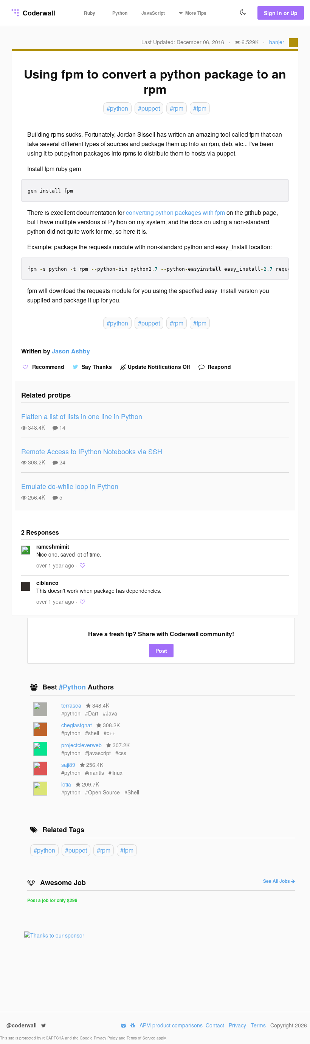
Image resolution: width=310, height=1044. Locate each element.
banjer (276, 42)
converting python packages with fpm (175, 212)
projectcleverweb (81, 745)
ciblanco (47, 582)
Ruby (89, 12)
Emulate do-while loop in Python (69, 486)
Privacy (237, 1025)
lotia (66, 784)
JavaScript (153, 12)
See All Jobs (277, 880)
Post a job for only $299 (52, 900)
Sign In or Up (281, 13)
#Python (73, 687)
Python (119, 12)
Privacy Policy (106, 1038)
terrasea (71, 705)
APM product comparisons (171, 1025)
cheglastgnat (76, 725)
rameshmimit (52, 546)
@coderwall (22, 1025)
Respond (218, 366)
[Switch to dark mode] (243, 12)
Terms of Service (142, 1038)
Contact (215, 1025)
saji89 (68, 764)
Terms (258, 1025)
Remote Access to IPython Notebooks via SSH (91, 451)
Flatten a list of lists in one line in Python (81, 416)
